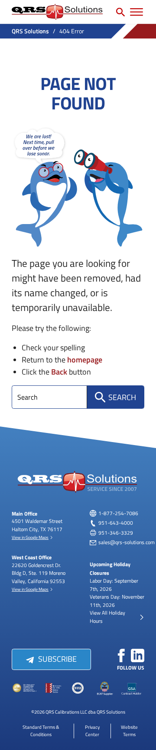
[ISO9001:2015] (51, 688)
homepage (84, 359)
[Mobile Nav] (136, 12)
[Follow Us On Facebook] (121, 656)
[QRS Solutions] (57, 12)
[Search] (120, 12)
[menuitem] (41, 730)
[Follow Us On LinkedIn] (138, 656)
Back (59, 371)
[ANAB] (25, 688)
